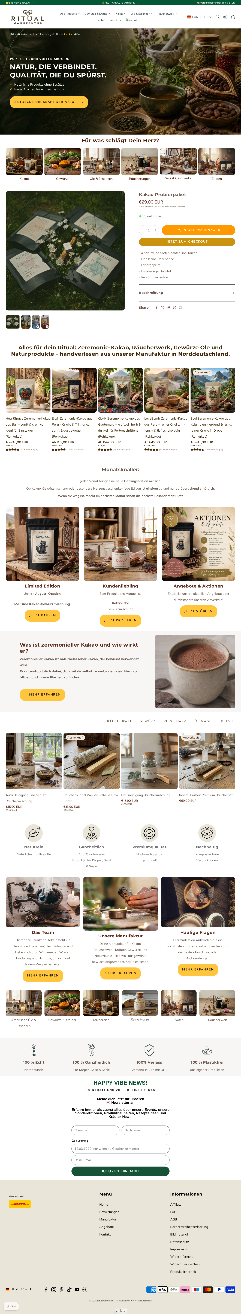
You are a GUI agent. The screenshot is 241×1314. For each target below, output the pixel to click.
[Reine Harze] (140, 1003)
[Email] (180, 307)
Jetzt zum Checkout (187, 241)
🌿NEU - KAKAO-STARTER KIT (119, 2)
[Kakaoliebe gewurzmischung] (120, 544)
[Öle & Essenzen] (101, 161)
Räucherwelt (217, 1020)
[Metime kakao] (42, 544)
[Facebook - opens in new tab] (46, 1289)
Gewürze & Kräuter (62, 1020)
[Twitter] (162, 307)
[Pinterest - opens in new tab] (61, 1289)
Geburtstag (79, 1141)
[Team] (43, 902)
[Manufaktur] (120, 904)
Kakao (24, 179)
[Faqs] (198, 902)
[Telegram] (84, 1289)
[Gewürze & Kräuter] (62, 1003)
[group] (65, 250)
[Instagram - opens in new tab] (53, 1289)
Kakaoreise (101, 1020)
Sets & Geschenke (178, 178)
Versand (158, 206)
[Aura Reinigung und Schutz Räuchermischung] (34, 761)
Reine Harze (140, 1019)
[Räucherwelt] (217, 1003)
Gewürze (62, 179)
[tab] (120, 721)
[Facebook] (156, 307)
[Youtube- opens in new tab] (77, 1289)
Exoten (217, 179)
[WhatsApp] (174, 307)
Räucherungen (140, 179)
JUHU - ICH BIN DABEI (120, 1171)
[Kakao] (24, 161)
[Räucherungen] (139, 161)
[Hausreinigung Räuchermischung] (149, 761)
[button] (217, 16)
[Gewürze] (62, 161)
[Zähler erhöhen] (155, 230)
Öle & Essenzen (101, 179)
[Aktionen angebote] (198, 544)
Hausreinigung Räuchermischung (145, 795)
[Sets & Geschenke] (178, 161)
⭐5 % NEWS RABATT (19, 2)
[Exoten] (216, 161)
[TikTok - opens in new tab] (69, 1289)
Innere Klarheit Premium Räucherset (206, 795)
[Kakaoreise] (101, 1003)
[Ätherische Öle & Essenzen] (24, 1003)
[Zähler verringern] (142, 230)
